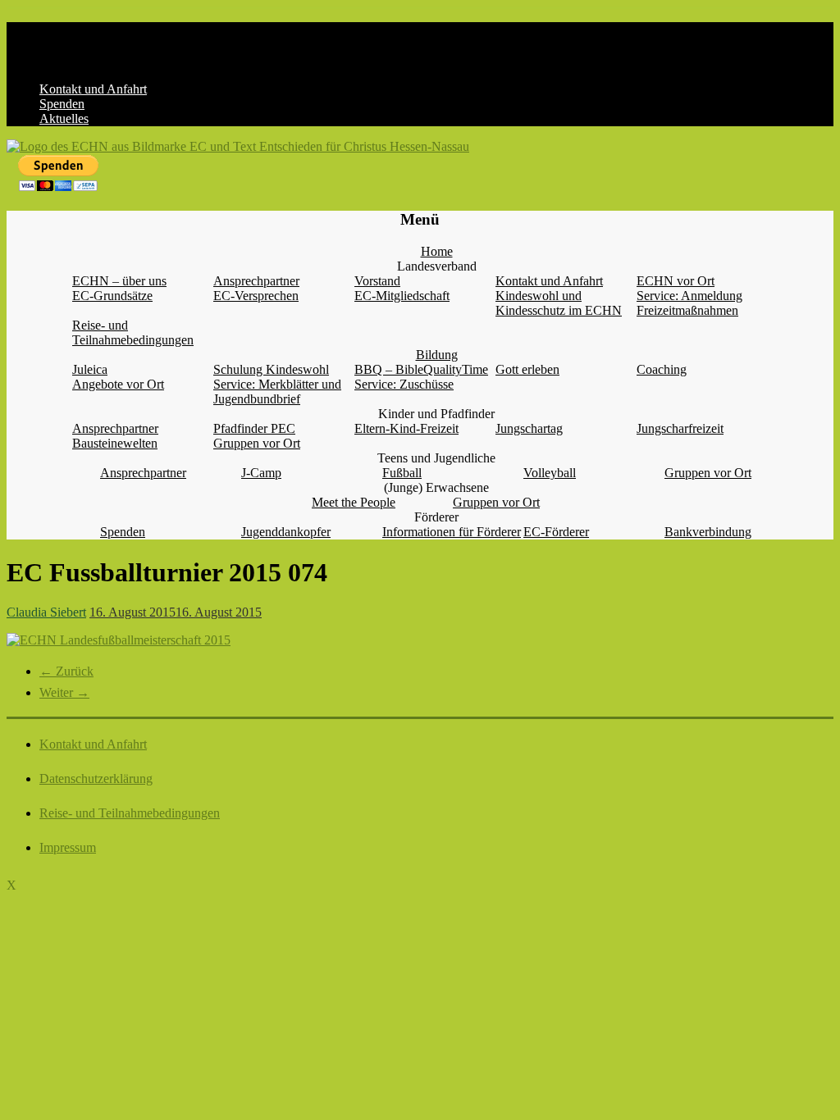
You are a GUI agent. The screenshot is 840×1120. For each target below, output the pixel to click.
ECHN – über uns (119, 281)
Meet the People (353, 502)
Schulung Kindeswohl (271, 369)
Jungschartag (529, 428)
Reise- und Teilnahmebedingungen (133, 332)
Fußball (402, 473)
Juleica (89, 369)
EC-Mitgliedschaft (402, 296)
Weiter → (64, 692)
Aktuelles (64, 118)
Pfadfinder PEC (254, 428)
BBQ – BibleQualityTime (421, 369)
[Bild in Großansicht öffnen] (119, 640)
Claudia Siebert (46, 612)
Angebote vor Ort (118, 384)
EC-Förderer (556, 532)
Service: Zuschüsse (404, 384)
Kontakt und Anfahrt (93, 89)
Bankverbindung (707, 532)
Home (437, 251)
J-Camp (261, 473)
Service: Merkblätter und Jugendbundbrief (277, 391)
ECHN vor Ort (675, 281)
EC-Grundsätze (112, 296)
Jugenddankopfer (286, 532)
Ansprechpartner (256, 281)
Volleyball (549, 473)
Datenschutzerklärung (96, 778)
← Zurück (66, 671)
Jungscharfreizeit (680, 428)
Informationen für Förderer (451, 532)
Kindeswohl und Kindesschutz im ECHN (558, 303)
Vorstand (377, 281)
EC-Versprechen (256, 296)
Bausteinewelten (115, 443)
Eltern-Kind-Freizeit (406, 428)
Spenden (61, 104)
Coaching (662, 369)
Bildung (437, 355)
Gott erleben (527, 369)
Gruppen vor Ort (256, 443)
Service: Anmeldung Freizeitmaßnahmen (689, 303)
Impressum (67, 847)
